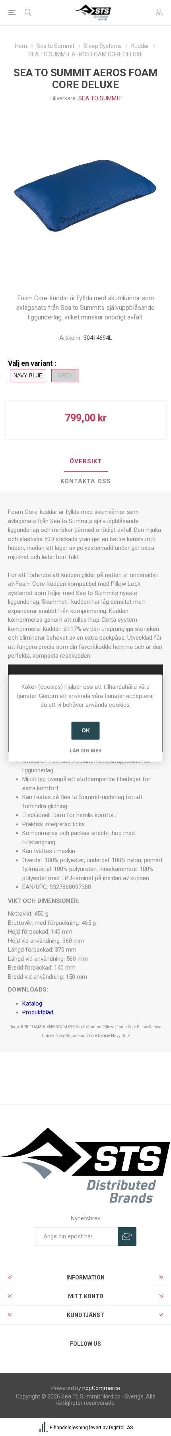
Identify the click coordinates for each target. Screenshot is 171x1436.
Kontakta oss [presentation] (85, 481)
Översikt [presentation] (86, 461)
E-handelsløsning (69, 1427)
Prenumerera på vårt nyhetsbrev (127, 1236)
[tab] (85, 462)
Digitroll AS (121, 1427)
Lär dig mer (85, 751)
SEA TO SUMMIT (100, 98)
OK (86, 730)
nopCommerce (101, 1388)
